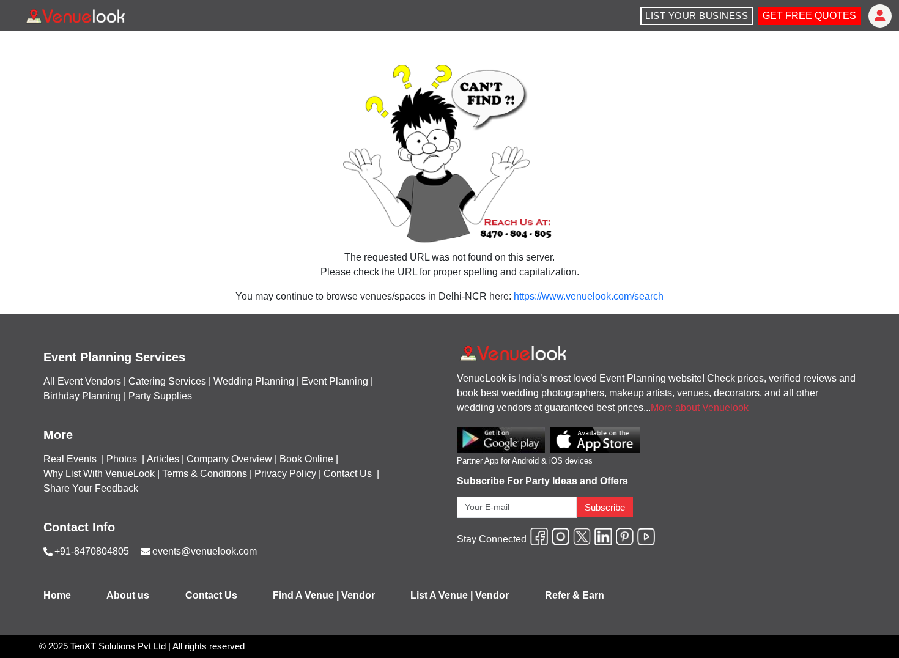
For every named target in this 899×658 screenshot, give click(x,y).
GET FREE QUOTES (809, 15)
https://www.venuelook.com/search (589, 296)
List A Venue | (441, 595)
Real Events (71, 459)
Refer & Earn (574, 595)
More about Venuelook (700, 407)
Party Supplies (160, 396)
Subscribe (605, 507)
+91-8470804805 (91, 551)
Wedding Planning (253, 381)
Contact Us (348, 473)
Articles (163, 459)
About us (127, 595)
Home (57, 595)
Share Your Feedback (90, 488)
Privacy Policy (285, 473)
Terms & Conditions (204, 473)
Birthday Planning (82, 396)
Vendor (358, 595)
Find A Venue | (306, 595)
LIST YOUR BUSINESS (696, 15)
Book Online (306, 459)
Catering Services (167, 381)
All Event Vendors (82, 381)
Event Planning (335, 381)
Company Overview (229, 459)
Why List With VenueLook (99, 473)
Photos (122, 459)
